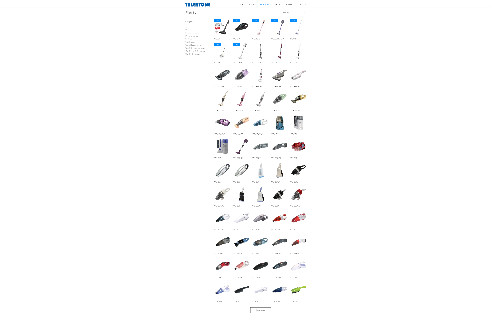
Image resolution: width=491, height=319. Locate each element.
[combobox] (294, 12)
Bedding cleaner (191, 33)
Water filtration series (193, 45)
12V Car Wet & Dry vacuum (195, 51)
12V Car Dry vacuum (192, 54)
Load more (260, 310)
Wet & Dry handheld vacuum (195, 48)
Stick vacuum (190, 39)
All (186, 26)
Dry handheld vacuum (193, 36)
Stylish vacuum (190, 42)
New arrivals (189, 29)
